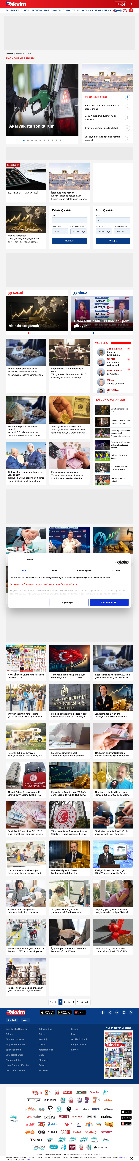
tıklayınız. (29, 1159)
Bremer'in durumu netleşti (118, 479)
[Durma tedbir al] (101, 391)
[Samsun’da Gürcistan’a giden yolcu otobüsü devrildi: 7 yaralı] (102, 445)
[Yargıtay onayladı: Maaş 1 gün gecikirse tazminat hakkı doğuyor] (44, 140)
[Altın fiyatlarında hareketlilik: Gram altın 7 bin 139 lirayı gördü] (56, 140)
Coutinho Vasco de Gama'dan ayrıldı (119, 468)
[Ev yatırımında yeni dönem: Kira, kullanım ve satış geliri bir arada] (36, 140)
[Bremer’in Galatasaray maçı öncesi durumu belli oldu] (102, 480)
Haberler (9, 54)
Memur (42, 1044)
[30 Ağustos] (101, 372)
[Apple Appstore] (47, 1012)
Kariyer (74, 1049)
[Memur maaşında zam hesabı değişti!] (26, 410)
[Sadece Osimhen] (101, 382)
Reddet (30, 559)
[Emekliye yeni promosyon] (69, 455)
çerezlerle (123, 1157)
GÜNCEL (25, 10)
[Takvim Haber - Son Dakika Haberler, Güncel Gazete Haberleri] (16, 3)
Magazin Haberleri (15, 1044)
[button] (9, 315)
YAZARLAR (87, 10)
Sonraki (85, 1002)
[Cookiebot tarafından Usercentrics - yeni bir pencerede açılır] (117, 562)
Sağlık (42, 1034)
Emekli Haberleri (14, 1054)
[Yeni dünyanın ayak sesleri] (101, 362)
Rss (73, 1034)
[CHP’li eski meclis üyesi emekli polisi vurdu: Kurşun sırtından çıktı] (102, 422)
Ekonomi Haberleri (15, 1039)
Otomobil (43, 1060)
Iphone (74, 1029)
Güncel (9, 1034)
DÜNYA (67, 10)
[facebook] (102, 1012)
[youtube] (117, 1012)
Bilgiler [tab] (54, 570)
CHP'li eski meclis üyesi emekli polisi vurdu (120, 421)
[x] (110, 1012)
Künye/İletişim (78, 1044)
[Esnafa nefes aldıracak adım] (26, 352)
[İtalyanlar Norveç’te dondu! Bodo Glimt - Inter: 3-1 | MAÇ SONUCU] (102, 456)
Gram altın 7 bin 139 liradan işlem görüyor (101, 323)
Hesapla (69, 240)
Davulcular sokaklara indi (119, 410)
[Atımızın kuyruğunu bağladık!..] (101, 352)
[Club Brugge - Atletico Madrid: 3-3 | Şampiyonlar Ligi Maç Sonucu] (102, 433)
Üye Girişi (12, 1020)
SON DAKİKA (12, 10)
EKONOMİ (37, 10)
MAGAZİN (56, 10)
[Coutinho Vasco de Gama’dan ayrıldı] (102, 468)
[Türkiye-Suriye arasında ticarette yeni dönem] (26, 455)
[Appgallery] (79, 1012)
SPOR (46, 10)
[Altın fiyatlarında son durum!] (69, 410)
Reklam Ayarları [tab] (84, 570)
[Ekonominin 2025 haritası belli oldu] (69, 352)
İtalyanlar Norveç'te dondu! (119, 456)
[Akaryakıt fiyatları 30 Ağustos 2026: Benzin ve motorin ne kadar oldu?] (42, 100)
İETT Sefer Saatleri (15, 1070)
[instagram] (124, 1012)
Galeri (42, 1065)
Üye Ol (25, 1020)
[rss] (131, 1012)
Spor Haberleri (13, 1049)
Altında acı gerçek (24, 326)
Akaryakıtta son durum (31, 126)
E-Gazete (43, 1070)
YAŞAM (76, 10)
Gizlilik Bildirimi (79, 1039)
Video (42, 1054)
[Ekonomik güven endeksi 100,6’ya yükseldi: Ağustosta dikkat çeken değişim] (52, 140)
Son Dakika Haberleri (17, 1029)
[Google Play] (64, 1012)
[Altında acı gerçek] (37, 313)
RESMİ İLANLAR (103, 10)
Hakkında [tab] (115, 570)
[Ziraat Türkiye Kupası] (131, 10)
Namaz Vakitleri (14, 1060)
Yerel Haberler (46, 1049)
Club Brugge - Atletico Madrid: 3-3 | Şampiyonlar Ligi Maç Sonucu (120, 433)
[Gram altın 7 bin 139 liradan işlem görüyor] (102, 313)
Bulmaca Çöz (45, 1029)
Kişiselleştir (67, 602)
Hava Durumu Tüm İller (17, 1065)
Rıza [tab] (24, 570)
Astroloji (43, 1039)
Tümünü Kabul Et (109, 602)
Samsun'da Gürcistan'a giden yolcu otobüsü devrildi (120, 445)
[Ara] (131, 3)
